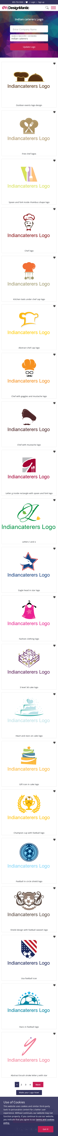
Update (29, 46)
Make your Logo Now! (29, 1092)
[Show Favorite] (26, 2)
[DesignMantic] (15, 7)
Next (38, 1084)
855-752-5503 (17, 2)
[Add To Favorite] (54, 63)
